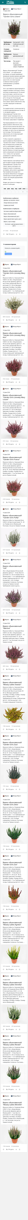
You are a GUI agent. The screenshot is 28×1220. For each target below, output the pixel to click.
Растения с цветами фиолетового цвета (14, 224)
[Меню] (3, 2)
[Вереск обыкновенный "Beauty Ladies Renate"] (14, 1063)
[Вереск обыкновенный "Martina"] (14, 644)
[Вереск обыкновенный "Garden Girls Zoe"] (14, 882)
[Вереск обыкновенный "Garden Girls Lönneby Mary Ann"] (14, 354)
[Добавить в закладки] (20, 234)
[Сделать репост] (17, 234)
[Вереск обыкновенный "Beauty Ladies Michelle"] (14, 1123)
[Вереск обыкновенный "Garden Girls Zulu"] (14, 762)
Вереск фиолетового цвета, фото (12, 219)
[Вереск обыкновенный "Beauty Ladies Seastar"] (14, 702)
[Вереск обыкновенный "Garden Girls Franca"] (14, 476)
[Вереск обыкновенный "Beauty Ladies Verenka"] (14, 1003)
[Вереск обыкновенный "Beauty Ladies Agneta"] (14, 943)
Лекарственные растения (11, 202)
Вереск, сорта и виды (9, 221)
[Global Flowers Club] (11, 2)
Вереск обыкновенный (10, 214)
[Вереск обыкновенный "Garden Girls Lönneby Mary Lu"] (14, 292)
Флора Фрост (17, 9)
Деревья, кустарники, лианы (11, 200)
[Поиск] (25, 2)
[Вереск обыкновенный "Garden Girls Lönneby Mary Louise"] (14, 416)
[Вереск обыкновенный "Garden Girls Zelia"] (14, 822)
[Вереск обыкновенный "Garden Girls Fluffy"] (14, 531)
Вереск (7, 9)
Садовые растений (9, 205)
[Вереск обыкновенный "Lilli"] (14, 586)
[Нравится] (4, 234)
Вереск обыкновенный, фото (11, 216)
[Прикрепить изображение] (5, 251)
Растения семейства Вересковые (12, 211)
